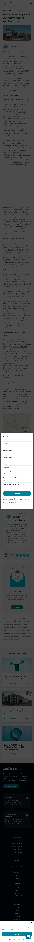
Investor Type (7, 471)
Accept (17, 934)
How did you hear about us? (12, 484)
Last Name (6, 443)
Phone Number (8, 457)
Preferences (12, 939)
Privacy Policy (20, 939)
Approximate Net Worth (11, 478)
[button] (31, 923)
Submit (17, 493)
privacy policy (14, 502)
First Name (6, 437)
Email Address (7, 450)
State (5, 464)
